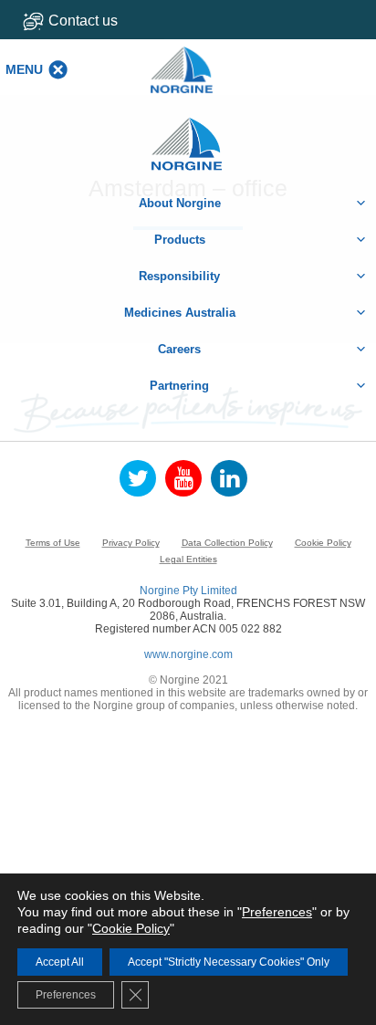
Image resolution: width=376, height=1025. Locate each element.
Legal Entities (188, 559)
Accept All (60, 962)
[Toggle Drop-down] (93, 20)
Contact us (83, 20)
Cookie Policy (323, 543)
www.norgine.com (188, 654)
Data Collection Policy (227, 543)
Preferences (277, 912)
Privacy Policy (131, 543)
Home (188, 134)
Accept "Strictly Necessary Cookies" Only (228, 962)
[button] (24, 69)
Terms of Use (53, 543)
